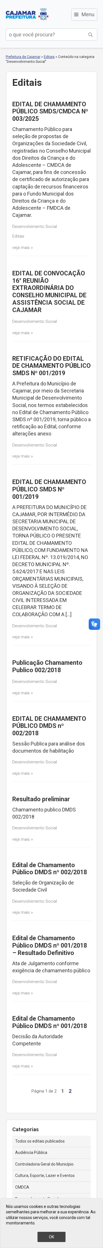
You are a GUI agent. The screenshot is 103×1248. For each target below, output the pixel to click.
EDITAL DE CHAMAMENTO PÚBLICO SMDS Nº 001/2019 (49, 489)
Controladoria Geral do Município (44, 1164)
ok (51, 1237)
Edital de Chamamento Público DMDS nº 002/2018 (49, 868)
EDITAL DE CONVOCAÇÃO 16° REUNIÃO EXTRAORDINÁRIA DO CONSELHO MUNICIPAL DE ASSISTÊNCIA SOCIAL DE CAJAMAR (49, 292)
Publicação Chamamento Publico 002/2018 (47, 666)
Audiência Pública (31, 1152)
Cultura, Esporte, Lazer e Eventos (45, 1175)
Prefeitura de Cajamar (27, 14)
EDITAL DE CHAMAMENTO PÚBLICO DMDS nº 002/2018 (49, 726)
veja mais (21, 247)
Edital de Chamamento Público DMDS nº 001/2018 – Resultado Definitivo (49, 945)
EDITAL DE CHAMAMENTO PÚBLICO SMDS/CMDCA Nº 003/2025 (50, 111)
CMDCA (22, 1187)
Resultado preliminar (41, 799)
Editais (49, 57)
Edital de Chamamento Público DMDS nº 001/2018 (49, 1022)
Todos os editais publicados (40, 1141)
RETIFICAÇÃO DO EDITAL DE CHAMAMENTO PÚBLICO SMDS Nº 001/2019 (51, 366)
